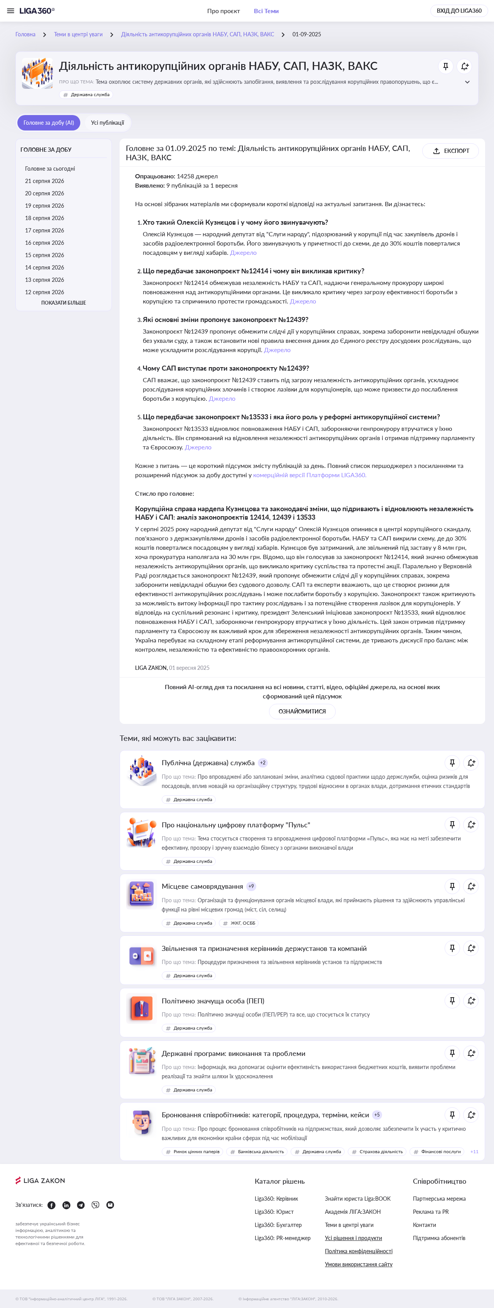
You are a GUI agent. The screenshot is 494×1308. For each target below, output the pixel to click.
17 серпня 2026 (44, 230)
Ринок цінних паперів (197, 1151)
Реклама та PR (431, 1211)
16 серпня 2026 (44, 242)
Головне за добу (45, 149)
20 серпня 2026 (44, 193)
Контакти (424, 1225)
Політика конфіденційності (358, 1251)
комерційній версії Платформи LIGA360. (310, 474)
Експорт (456, 150)
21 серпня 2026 (44, 181)
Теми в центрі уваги (349, 1225)
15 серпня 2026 (44, 255)
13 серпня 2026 (44, 279)
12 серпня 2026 (44, 292)
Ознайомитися (303, 711)
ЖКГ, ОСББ (243, 923)
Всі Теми (266, 10)
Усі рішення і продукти (353, 1238)
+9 (251, 886)
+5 (377, 1115)
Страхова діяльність (381, 1151)
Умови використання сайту (358, 1264)
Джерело (243, 252)
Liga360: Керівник (276, 1198)
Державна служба (90, 94)
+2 (263, 763)
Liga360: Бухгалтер (278, 1225)
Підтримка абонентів (439, 1238)
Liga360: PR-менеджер (283, 1238)
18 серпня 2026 (44, 218)
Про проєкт (223, 10)
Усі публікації (107, 122)
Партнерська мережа (439, 1198)
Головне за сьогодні (50, 168)
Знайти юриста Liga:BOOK (358, 1198)
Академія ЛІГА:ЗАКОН (353, 1211)
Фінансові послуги (441, 1151)
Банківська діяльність (261, 1151)
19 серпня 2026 (44, 205)
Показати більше (63, 303)
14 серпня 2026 (44, 267)
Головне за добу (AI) (49, 122)
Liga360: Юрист (274, 1211)
